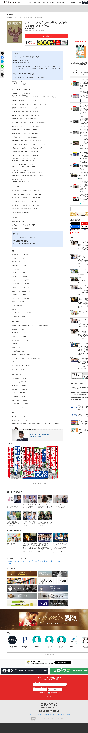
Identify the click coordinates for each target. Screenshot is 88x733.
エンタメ (78, 74)
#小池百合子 (47, 561)
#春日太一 (60, 561)
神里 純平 (82, 113)
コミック (68, 2)
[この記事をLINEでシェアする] (2, 67)
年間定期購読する (46, 36)
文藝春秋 (49, 2)
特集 (35, 2)
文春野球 (73, 2)
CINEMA (59, 2)
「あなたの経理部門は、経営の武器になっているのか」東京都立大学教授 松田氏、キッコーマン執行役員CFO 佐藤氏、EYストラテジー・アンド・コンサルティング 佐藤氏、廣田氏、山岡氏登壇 (45, 548)
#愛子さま (29, 561)
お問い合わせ (39, 714)
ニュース (79, 72)
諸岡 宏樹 (82, 88)
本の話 (16, 725)
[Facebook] (40, 711)
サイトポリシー (61, 714)
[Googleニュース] (51, 711)
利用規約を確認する (43, 692)
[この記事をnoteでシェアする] (2, 70)
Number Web (4, 725)
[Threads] (47, 711)
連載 (39, 2)
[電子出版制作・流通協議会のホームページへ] (33, 719)
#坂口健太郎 (16, 561)
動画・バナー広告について (50, 714)
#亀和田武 (41, 561)
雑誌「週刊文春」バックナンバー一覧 (37, 483)
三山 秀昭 (82, 169)
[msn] (54, 711)
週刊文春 (43, 2)
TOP (8, 17)
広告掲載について (31, 714)
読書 (63, 2)
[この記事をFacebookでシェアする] (2, 58)
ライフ (84, 74)
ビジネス (86, 72)
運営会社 (68, 714)
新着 (19, 2)
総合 (74, 72)
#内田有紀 (35, 561)
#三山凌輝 (54, 561)
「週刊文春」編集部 (84, 135)
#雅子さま (23, 561)
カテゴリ (30, 2)
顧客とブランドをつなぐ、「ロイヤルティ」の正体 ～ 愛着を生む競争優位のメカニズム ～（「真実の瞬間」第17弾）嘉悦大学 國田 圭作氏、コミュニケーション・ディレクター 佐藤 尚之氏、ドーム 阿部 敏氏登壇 (60, 548)
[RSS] (58, 711)
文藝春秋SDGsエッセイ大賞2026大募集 (13, 544)
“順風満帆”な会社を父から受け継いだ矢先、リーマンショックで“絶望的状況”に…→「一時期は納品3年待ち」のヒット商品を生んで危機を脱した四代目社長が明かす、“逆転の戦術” (30, 547)
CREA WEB (11, 725)
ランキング (24, 2)
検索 (80, 2)
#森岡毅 (9, 563)
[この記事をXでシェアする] (2, 53)
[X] (44, 711)
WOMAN (54, 2)
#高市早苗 (10, 561)
